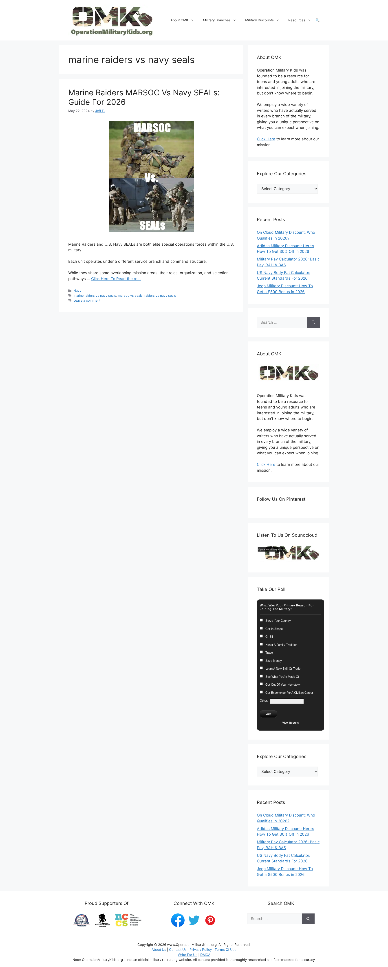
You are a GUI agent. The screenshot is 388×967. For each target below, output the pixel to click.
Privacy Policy (201, 949)
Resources (296, 20)
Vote (268, 714)
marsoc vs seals (130, 295)
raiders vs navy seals (160, 295)
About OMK (179, 20)
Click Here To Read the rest (116, 278)
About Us (159, 949)
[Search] (313, 322)
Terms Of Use (225, 949)
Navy (77, 290)
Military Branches (217, 20)
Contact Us (178, 949)
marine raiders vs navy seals (94, 295)
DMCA (205, 955)
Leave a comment (86, 300)
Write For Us (187, 955)
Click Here (266, 139)
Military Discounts (259, 20)
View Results (290, 722)
